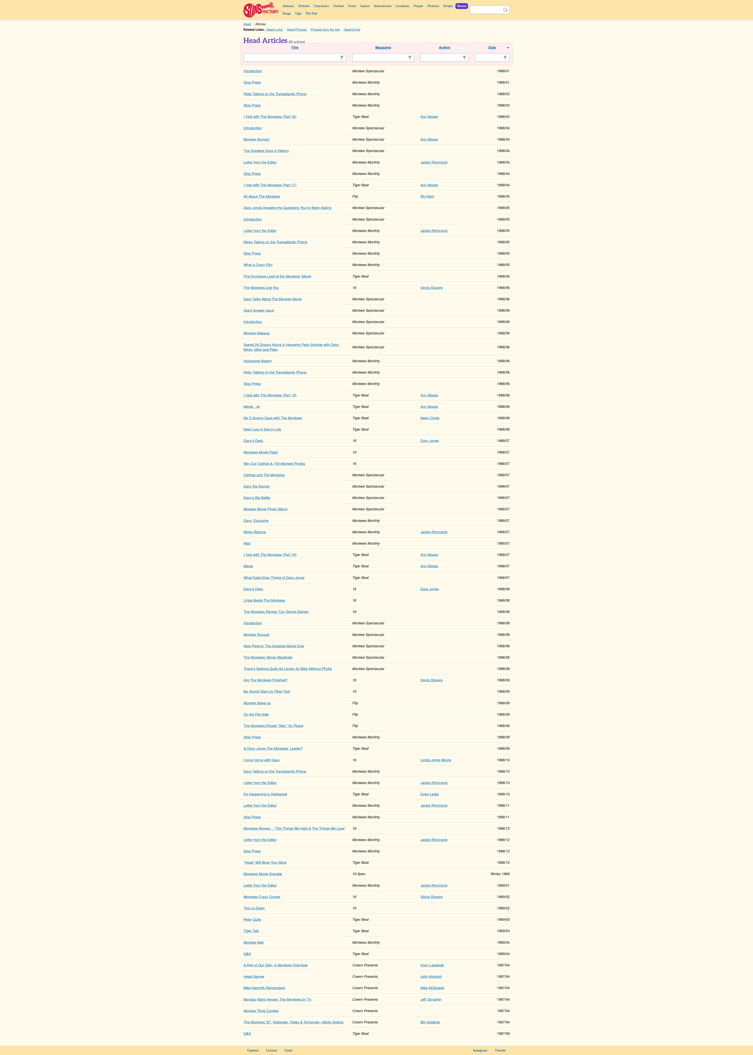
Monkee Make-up (257, 702)
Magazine (383, 47)
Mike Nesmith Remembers (264, 987)
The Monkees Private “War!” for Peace (273, 725)
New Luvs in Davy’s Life (262, 429)
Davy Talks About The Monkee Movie (273, 298)
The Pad (311, 13)
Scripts (448, 6)
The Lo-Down (254, 907)
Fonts (352, 6)
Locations (402, 6)
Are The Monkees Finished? (266, 679)
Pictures (433, 6)
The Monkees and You (261, 287)
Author (444, 47)
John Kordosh (431, 976)
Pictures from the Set (325, 29)
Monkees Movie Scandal (263, 873)
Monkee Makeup (257, 332)
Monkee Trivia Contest (261, 1010)
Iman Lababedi (432, 964)
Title (294, 47)
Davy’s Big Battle (257, 497)
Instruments (382, 6)
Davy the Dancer (257, 486)
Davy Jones (429, 440)
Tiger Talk (251, 930)
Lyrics (274, 29)
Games (365, 6)
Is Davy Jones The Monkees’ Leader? (273, 748)
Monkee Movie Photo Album (266, 508)
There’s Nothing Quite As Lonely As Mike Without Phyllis (288, 668)
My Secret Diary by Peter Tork (267, 691)
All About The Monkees (262, 196)
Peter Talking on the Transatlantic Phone (275, 93)
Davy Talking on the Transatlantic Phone (275, 771)
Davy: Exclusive (256, 520)
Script (352, 29)
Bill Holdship (430, 1021)
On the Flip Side (256, 714)
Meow (248, 565)
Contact (271, 1050)
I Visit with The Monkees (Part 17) (270, 184)
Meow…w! (252, 406)
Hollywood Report (258, 360)
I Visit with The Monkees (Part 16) (270, 116)
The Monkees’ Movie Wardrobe (268, 657)
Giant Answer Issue (259, 310)
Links (288, 1050)
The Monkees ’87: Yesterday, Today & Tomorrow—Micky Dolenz (294, 1021)
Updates (253, 1050)
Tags (298, 13)
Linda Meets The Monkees (264, 600)
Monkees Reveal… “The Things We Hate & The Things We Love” (295, 828)
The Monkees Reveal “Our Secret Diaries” (276, 611)
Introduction (253, 70)
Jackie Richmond (433, 162)
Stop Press (252, 82)
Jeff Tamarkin (430, 999)
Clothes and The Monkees (264, 474)
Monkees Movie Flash (261, 452)
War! (247, 543)
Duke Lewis (429, 793)
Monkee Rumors (256, 139)
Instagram (480, 1050)
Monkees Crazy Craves (262, 896)
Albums (288, 6)
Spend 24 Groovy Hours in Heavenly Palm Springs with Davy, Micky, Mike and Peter (292, 347)
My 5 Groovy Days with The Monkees (273, 417)
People (418, 6)
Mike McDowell (432, 987)
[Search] (505, 9)
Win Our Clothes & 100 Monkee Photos (274, 463)
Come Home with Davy (262, 759)
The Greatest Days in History (266, 150)
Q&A (247, 953)
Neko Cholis (429, 417)
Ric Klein (427, 196)
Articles (303, 6)
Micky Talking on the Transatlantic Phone (275, 241)
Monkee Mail (254, 942)
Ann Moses (429, 116)
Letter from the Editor (260, 162)
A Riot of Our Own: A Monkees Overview (276, 964)
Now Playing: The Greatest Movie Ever (274, 645)
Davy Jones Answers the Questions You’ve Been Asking (287, 207)
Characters (321, 6)
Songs (287, 13)
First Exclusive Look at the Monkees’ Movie (277, 276)
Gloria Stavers (431, 287)
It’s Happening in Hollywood (265, 793)
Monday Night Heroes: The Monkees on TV (277, 999)
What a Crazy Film (258, 264)
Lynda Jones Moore (435, 759)
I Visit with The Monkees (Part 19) (270, 395)
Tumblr (500, 1050)
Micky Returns (255, 531)
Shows (461, 6)
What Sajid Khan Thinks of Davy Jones (274, 577)
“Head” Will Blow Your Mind (265, 862)
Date (492, 47)
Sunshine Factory (261, 10)
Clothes (338, 6)
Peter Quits (252, 919)
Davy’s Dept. (254, 440)
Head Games (254, 976)
